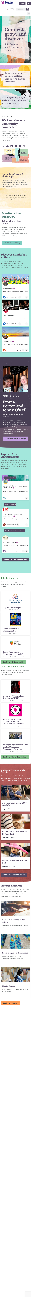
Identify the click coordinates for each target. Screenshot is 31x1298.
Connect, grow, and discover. (16, 33)
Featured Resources (11, 885)
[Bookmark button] (26, 297)
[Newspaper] (24, 146)
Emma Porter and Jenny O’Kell (14, 406)
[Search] (27, 9)
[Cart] (29, 3)
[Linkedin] (11, 146)
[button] (28, 13)
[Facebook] (15, 146)
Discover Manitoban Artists (14, 256)
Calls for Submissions (12, 666)
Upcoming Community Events (13, 771)
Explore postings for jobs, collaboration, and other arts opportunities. (14, 100)
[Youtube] (19, 146)
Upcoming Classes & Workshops (12, 175)
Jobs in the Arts (9, 578)
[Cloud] (7, 146)
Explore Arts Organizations (10, 455)
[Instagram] (3, 146)
